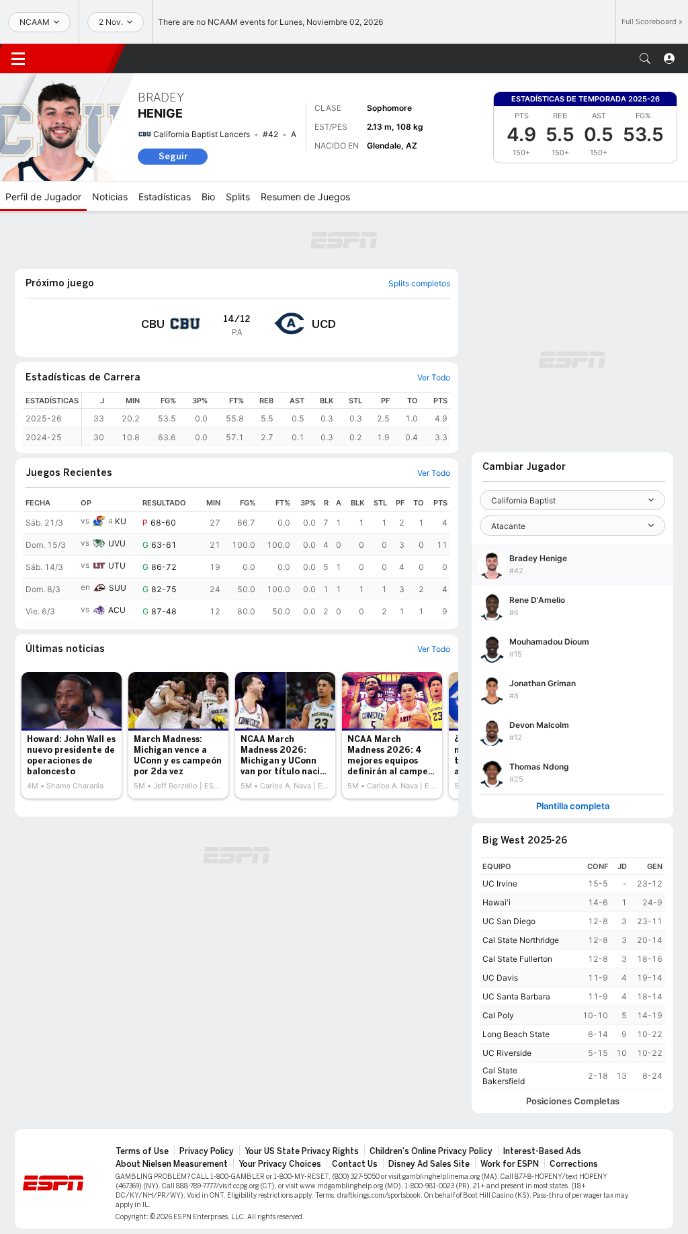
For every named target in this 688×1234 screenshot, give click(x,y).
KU (120, 521)
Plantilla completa (572, 806)
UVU (117, 543)
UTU (117, 566)
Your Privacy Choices (280, 1164)
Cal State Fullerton (517, 959)
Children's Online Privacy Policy (431, 1151)
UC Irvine (499, 883)
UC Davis (500, 978)
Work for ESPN (509, 1164)
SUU (117, 588)
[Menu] (18, 58)
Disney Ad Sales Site (429, 1164)
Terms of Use (142, 1151)
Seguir (173, 156)
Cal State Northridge (520, 940)
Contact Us (355, 1164)
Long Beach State (516, 1034)
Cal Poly (498, 1015)
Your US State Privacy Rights (302, 1151)
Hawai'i (496, 902)
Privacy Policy (206, 1151)
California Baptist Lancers (201, 134)
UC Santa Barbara (516, 996)
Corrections (574, 1164)
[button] (645, 58)
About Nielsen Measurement (172, 1164)
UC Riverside (506, 1053)
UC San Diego (508, 921)
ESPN (77, 58)
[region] (266, 419)
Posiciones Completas (572, 1101)
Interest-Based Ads (542, 1151)
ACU (117, 610)
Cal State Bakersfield (503, 1075)
